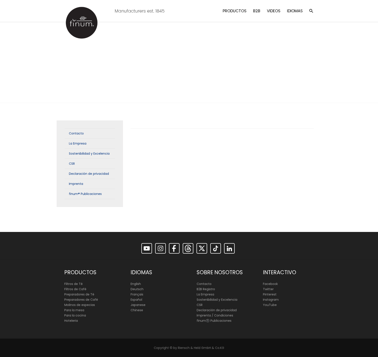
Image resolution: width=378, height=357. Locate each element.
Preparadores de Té (79, 294)
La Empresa (77, 143)
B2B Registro (206, 289)
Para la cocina (75, 315)
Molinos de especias (79, 305)
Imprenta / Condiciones (215, 315)
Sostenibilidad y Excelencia (89, 153)
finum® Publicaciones (85, 194)
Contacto (76, 133)
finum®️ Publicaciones (214, 320)
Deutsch (137, 289)
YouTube (270, 305)
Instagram (271, 299)
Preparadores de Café (81, 299)
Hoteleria (71, 320)
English (136, 284)
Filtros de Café (75, 289)
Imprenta (76, 184)
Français (137, 294)
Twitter (268, 289)
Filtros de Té (73, 284)
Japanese (138, 305)
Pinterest (269, 294)
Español (136, 299)
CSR (72, 163)
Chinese (137, 310)
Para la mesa (74, 310)
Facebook (270, 284)
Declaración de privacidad (89, 173)
